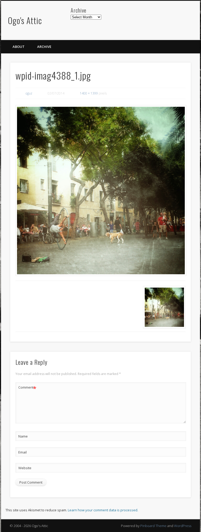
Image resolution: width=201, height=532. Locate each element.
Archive (44, 46)
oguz (29, 93)
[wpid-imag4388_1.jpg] (100, 190)
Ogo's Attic (25, 20)
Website (24, 468)
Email (22, 452)
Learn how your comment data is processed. (103, 510)
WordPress (182, 525)
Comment (27, 388)
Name (23, 436)
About (19, 46)
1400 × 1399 (89, 93)
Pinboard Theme (153, 525)
